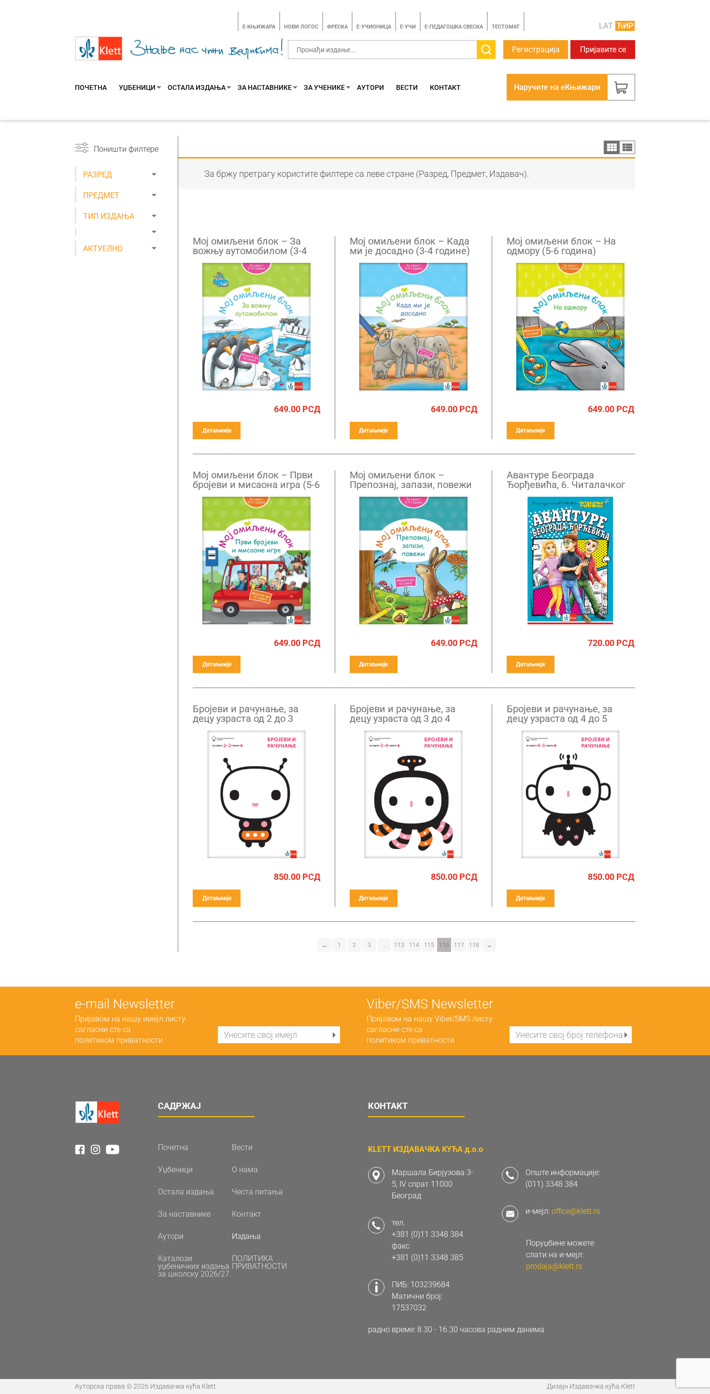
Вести (407, 87)
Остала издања (197, 87)
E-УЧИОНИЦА (373, 27)
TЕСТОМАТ (506, 27)
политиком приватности (119, 1040)
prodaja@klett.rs (554, 1266)
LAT (606, 25)
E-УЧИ (408, 27)
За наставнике (265, 87)
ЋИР (625, 25)
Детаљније (216, 430)
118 (474, 945)
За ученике (324, 87)
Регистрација (536, 49)
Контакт (445, 87)
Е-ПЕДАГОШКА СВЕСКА (454, 27)
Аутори (370, 87)
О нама (245, 1170)
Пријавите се (603, 49)
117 (459, 945)
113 (399, 945)
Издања (246, 1236)
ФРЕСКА (337, 27)
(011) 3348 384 (551, 1184)
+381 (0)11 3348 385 (427, 1257)
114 (414, 945)
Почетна (91, 87)
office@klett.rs (576, 1211)
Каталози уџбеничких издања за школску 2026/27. (194, 1266)
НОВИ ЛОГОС (301, 27)
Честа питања (257, 1192)
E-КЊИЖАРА (258, 27)
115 (429, 945)
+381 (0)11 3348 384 (427, 1234)
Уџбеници (137, 87)
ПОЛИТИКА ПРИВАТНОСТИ (259, 1262)
